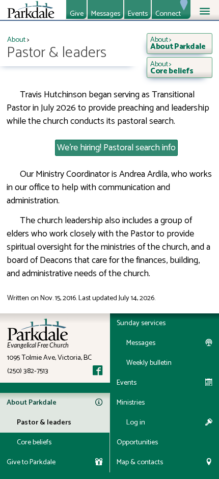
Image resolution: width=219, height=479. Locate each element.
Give (77, 13)
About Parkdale (32, 402)
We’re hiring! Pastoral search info (116, 147)
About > (178, 43)
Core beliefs (34, 442)
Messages (105, 13)
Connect (168, 13)
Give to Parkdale (31, 462)
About (16, 40)
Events (138, 13)
